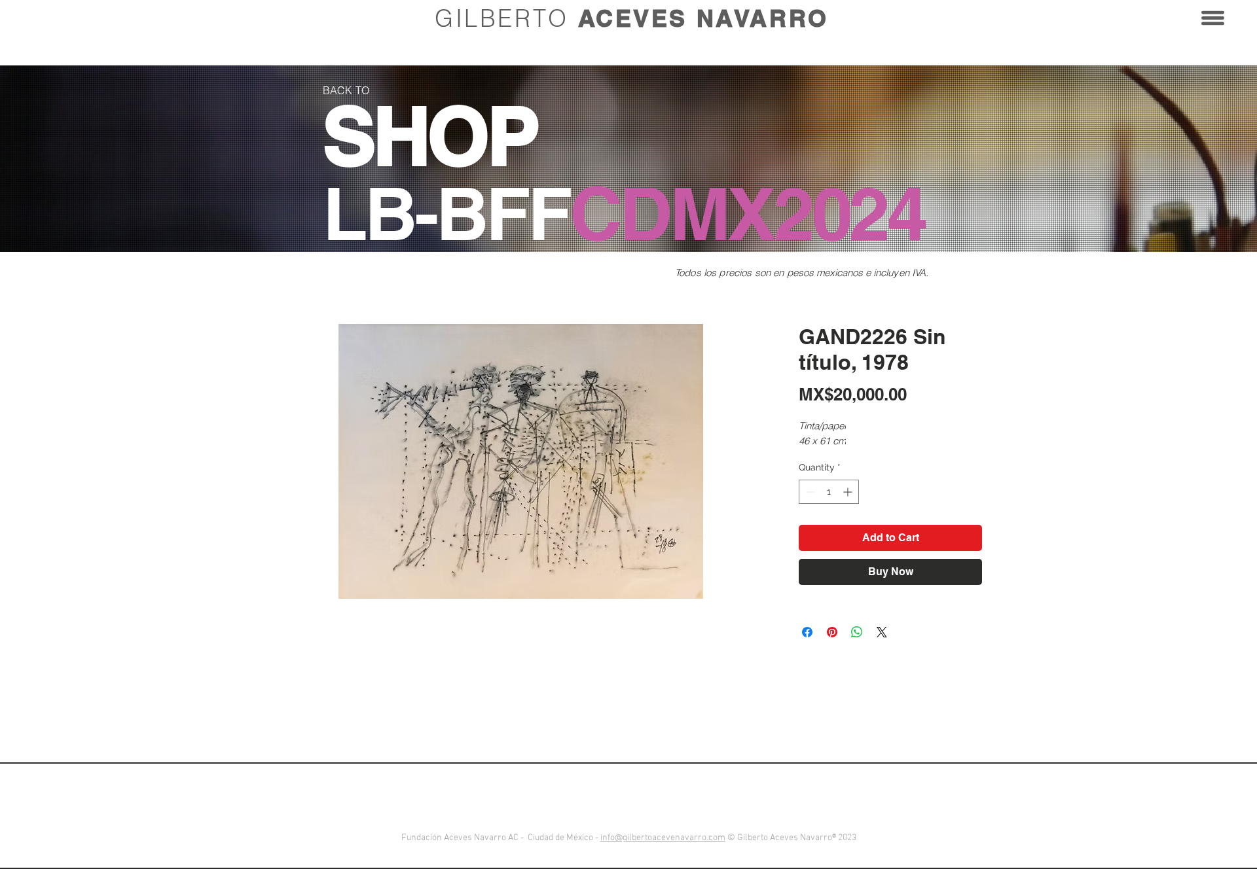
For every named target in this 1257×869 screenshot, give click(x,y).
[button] (1212, 18)
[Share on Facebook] (807, 632)
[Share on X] (882, 632)
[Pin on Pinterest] (832, 632)
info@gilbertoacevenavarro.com (662, 837)
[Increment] (849, 491)
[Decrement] (809, 491)
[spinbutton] (829, 491)
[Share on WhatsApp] (857, 632)
